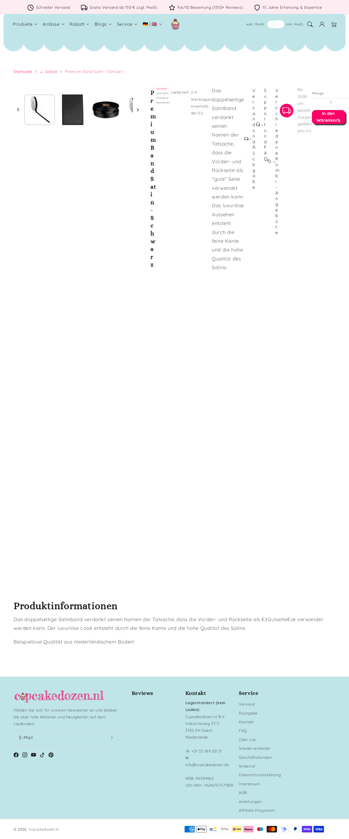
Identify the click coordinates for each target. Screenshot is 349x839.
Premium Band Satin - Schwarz (94, 71)
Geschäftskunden (255, 757)
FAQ (243, 730)
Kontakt (246, 721)
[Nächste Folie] (137, 109)
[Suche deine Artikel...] (310, 24)
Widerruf (247, 766)
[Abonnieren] (112, 737)
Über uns (247, 739)
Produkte (23, 24)
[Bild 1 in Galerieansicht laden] (39, 109)
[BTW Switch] (275, 24)
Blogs (101, 24)
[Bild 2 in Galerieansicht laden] (73, 109)
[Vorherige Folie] (18, 109)
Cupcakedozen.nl (44, 829)
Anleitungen (250, 801)
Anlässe (51, 24)
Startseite (23, 71)
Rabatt (77, 24)
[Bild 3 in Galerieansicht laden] (106, 109)
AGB (243, 792)
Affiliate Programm (257, 810)
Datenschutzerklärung (260, 774)
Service (125, 24)
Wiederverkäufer (254, 748)
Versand (161, 88)
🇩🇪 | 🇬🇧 (150, 24)
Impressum (249, 783)
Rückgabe (248, 713)
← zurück (48, 71)
